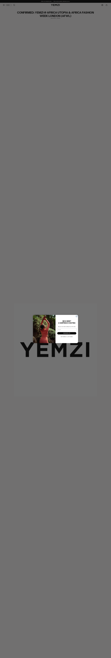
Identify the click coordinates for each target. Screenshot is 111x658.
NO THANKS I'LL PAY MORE (67, 336)
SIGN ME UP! (66, 333)
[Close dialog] (76, 316)
